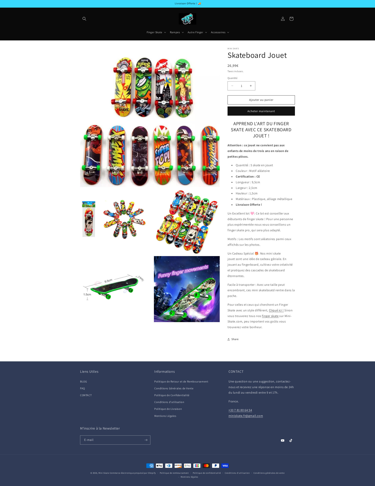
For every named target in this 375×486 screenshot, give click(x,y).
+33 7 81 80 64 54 (240, 410)
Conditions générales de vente (269, 473)
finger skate (270, 316)
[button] (84, 18)
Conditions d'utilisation (169, 402)
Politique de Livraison (168, 409)
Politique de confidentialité (207, 473)
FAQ (82, 388)
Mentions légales (189, 476)
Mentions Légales (165, 416)
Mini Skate (103, 473)
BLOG (83, 381)
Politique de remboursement (174, 473)
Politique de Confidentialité (171, 395)
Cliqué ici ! (276, 310)
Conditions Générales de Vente (173, 388)
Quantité (232, 78)
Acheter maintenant (261, 111)
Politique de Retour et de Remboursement (181, 381)
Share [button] (235, 339)
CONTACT (86, 395)
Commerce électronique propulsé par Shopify (133, 473)
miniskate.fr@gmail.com (246, 416)
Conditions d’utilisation (237, 473)
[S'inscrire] (146, 440)
